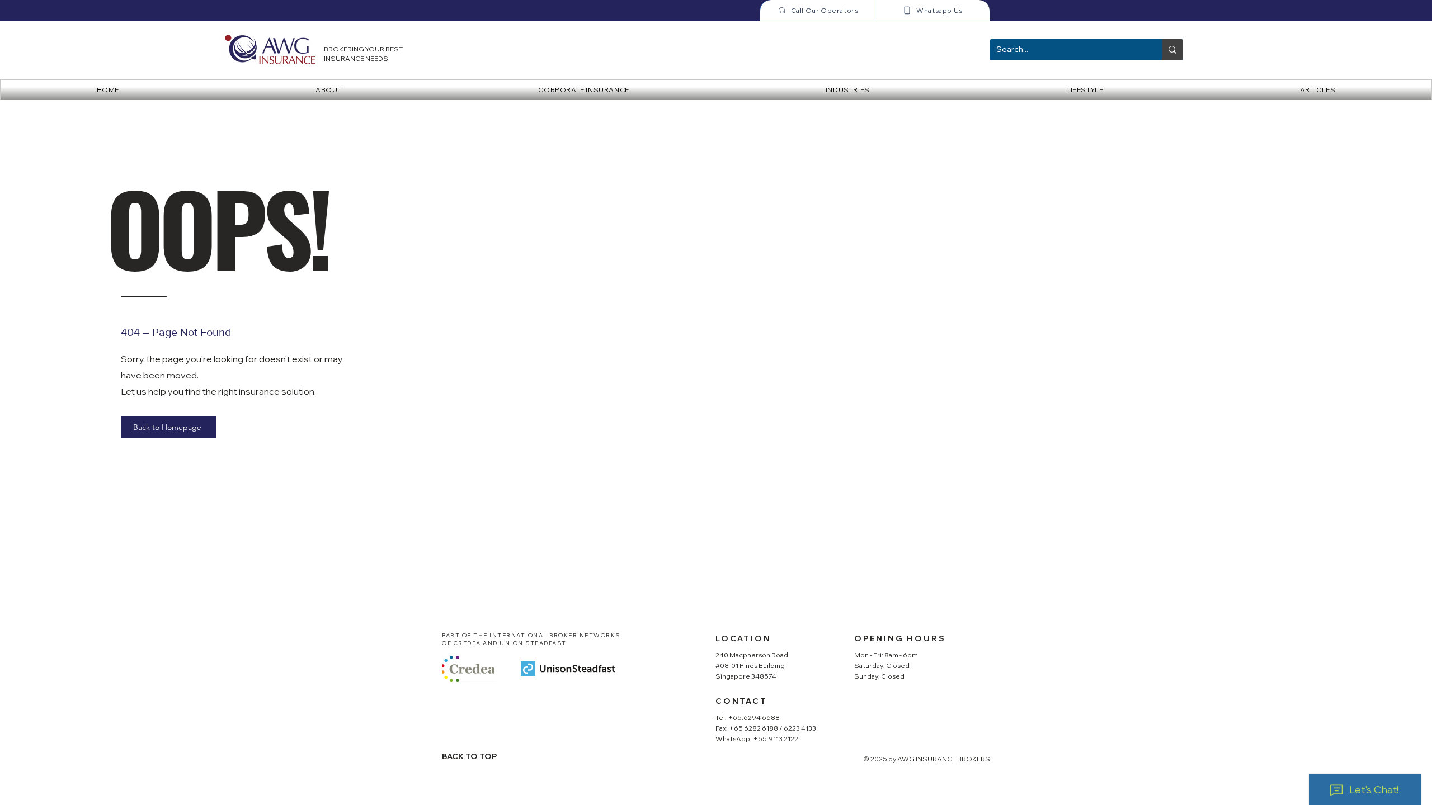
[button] (584, 90)
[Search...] (1172, 49)
